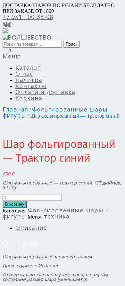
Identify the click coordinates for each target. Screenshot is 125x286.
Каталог (27, 67)
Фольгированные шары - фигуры (57, 112)
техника (57, 216)
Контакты (30, 86)
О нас (24, 73)
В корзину (14, 204)
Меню (12, 56)
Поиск (71, 44)
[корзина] (5, 50)
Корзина (28, 98)
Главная (15, 109)
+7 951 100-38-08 (28, 17)
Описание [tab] (31, 227)
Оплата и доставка (45, 92)
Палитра (28, 80)
